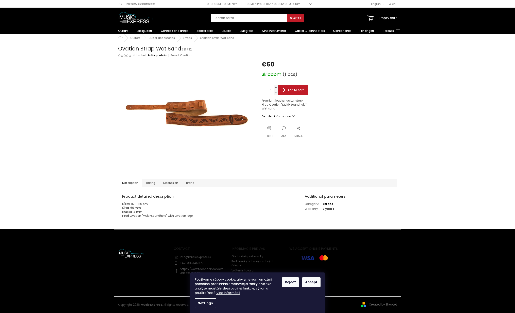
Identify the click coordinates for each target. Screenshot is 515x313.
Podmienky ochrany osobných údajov (272, 4)
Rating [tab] (150, 183)
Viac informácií (228, 292)
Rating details (157, 55)
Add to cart (296, 90)
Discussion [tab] (170, 183)
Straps (328, 204)
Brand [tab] (190, 183)
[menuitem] (123, 31)
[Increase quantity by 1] (276, 87)
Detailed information (276, 116)
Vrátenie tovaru (242, 270)
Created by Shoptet (383, 304)
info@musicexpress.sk (195, 257)
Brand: (181, 55)
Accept (311, 282)
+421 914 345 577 (192, 263)
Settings (205, 303)
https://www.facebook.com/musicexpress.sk (201, 271)
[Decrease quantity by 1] (276, 92)
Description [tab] (130, 183)
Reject (290, 282)
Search (295, 18)
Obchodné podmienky (222, 4)
